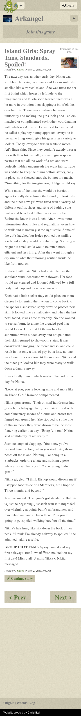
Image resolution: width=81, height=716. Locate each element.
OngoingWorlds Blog (19, 702)
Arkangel (29, 18)
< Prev (20, 598)
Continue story (21, 578)
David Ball (33, 712)
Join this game (40, 31)
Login (69, 5)
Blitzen (20, 69)
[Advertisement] (40, 652)
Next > (65, 598)
